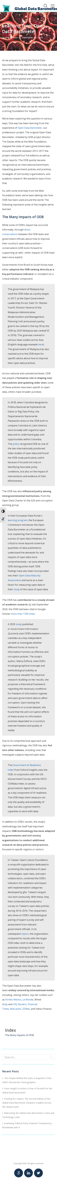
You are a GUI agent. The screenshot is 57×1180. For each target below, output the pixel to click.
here (40, 344)
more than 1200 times (23, 613)
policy (16, 443)
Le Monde (27, 999)
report (24, 933)
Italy (5, 1004)
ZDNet (26, 1008)
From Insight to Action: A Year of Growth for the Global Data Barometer (27, 1090)
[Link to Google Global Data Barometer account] (18, 1173)
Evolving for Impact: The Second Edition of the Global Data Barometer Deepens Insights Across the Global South (26, 1102)
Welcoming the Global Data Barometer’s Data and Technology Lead (28, 1115)
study (17, 589)
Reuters (22, 1004)
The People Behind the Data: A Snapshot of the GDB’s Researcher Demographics (26, 1080)
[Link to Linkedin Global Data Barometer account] (28, 1173)
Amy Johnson (11, 37)
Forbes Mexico (13, 999)
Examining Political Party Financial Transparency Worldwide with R (27, 1125)
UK (14, 1004)
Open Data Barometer (30, 127)
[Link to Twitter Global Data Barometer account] (38, 1173)
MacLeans (15, 1008)
